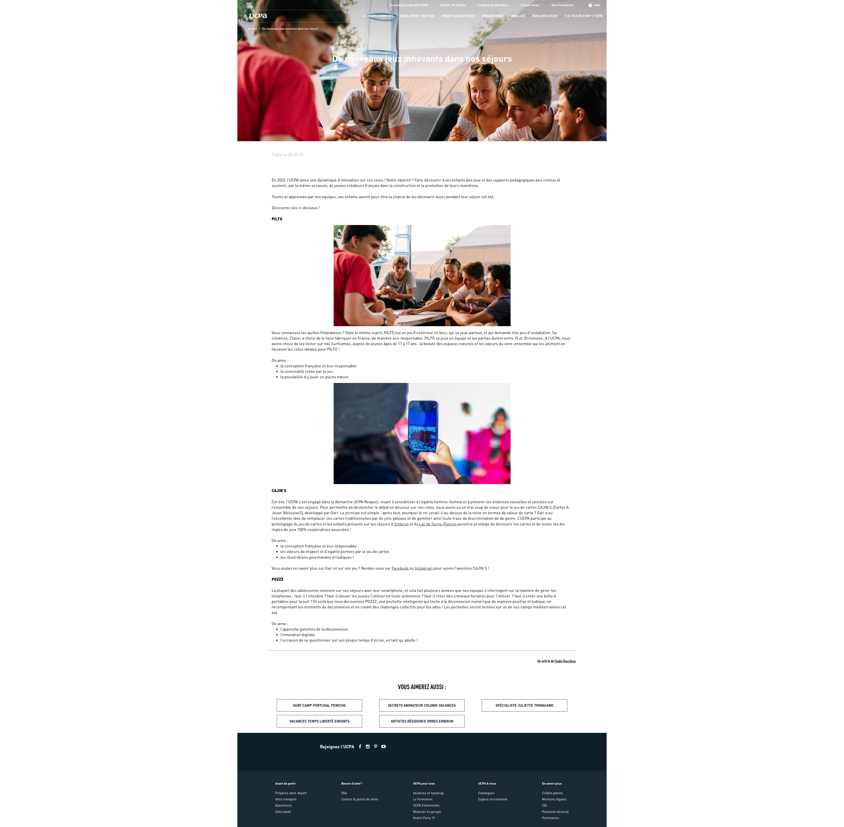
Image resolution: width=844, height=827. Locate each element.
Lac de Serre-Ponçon (437, 523)
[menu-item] (378, 16)
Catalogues (486, 793)
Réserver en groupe (427, 812)
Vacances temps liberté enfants (319, 721)
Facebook (400, 568)
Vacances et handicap (428, 793)
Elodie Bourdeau (565, 660)
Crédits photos (552, 793)
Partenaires (550, 818)
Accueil (252, 28)
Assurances (283, 805)
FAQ (344, 793)
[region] (422, 70)
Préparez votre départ (291, 793)
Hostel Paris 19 (424, 818)
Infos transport (285, 799)
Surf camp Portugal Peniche (319, 705)
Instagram (424, 568)
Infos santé (283, 812)
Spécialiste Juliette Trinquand (524, 705)
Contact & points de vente (359, 799)
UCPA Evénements (426, 805)
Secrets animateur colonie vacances (422, 705)
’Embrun (401, 523)
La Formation (422, 799)
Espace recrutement (492, 799)
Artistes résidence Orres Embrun (422, 721)
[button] (422, 780)
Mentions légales (554, 799)
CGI (544, 805)
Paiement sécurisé (555, 812)
